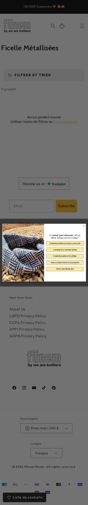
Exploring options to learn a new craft (65, 243)
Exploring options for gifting (65, 256)
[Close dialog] (83, 225)
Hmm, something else (65, 269)
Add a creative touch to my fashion (65, 262)
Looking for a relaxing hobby (65, 250)
